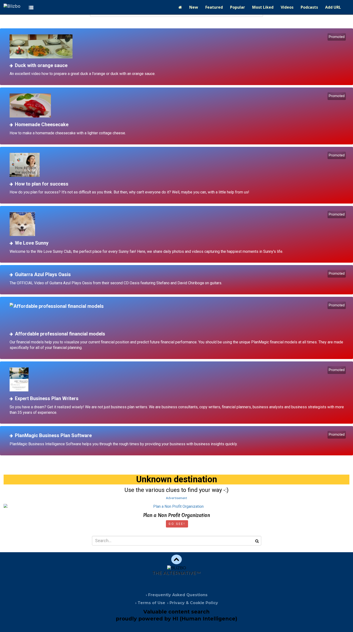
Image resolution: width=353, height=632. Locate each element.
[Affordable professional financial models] (178, 315)
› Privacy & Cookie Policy (192, 603)
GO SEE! (177, 524)
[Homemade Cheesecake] (178, 105)
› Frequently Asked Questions (176, 595)
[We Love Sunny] (178, 224)
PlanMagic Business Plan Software (53, 435)
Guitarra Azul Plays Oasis (43, 274)
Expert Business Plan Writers (47, 398)
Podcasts (309, 7)
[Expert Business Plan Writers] (178, 379)
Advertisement (176, 498)
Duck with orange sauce (41, 65)
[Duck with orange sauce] (178, 46)
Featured (214, 7)
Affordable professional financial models (60, 334)
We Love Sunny (32, 243)
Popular (237, 7)
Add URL (333, 7)
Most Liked (263, 7)
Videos (287, 7)
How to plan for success (41, 184)
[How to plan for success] (178, 165)
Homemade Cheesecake (41, 124)
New (193, 7)
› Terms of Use (150, 603)
